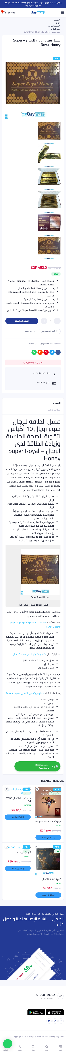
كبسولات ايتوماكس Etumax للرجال (29, 654)
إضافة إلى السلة (22, 321)
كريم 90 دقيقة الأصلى (51, 879)
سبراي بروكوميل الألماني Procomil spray (25, 693)
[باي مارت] (38, 12)
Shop (58, 23)
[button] (50, 331)
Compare (29, 331)
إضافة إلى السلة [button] (48, 837)
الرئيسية (57, 20)
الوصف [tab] (56, 402)
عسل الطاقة (55, 29)
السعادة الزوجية (54, 26)
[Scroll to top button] (61, 1040)
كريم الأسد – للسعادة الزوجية (48, 821)
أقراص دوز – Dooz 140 (21, 852)
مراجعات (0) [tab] (54, 409)
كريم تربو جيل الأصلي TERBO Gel (18, 800)
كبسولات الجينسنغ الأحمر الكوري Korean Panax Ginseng (34, 624)
